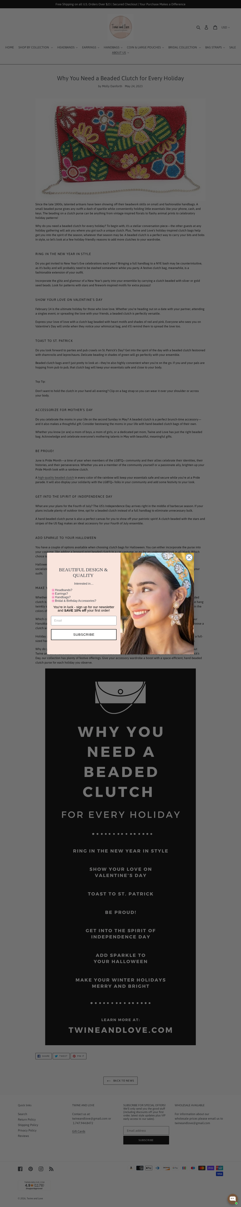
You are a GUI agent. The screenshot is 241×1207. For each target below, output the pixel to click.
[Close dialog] (189, 557)
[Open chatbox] (232, 1199)
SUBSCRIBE (84, 634)
